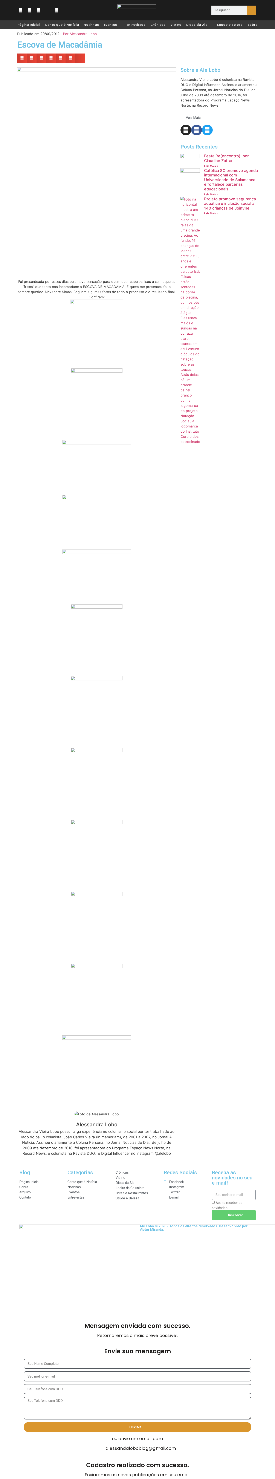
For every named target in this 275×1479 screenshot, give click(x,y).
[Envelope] (47, 10)
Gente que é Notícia (62, 25)
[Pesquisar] (251, 10)
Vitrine (176, 25)
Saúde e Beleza (230, 25)
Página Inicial (28, 25)
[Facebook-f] (196, 130)
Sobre (253, 25)
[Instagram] (29, 10)
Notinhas (91, 25)
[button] (22, 58)
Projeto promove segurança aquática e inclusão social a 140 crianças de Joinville (230, 203)
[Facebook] (20, 10)
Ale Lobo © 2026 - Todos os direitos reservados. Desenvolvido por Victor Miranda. (194, 1228)
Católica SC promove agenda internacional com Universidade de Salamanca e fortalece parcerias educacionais (231, 179)
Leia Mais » (211, 166)
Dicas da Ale (196, 25)
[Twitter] (38, 10)
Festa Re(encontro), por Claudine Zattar (226, 158)
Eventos (110, 25)
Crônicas (158, 25)
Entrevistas (136, 25)
